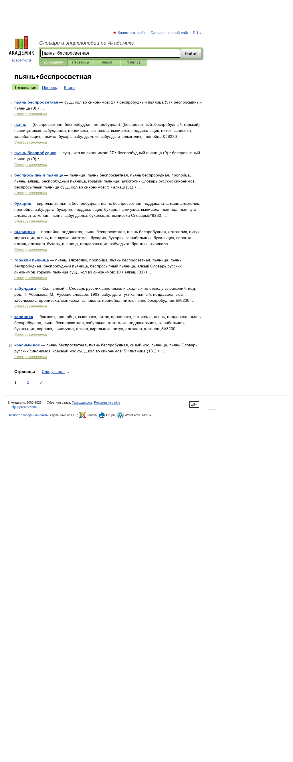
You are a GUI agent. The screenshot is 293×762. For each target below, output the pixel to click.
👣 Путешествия (24, 407)
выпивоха (24, 231)
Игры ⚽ (134, 62)
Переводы (80, 62)
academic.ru (21, 60)
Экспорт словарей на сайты (28, 415)
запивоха (23, 316)
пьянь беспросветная (36, 102)
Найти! (191, 53)
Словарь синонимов (30, 114)
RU (195, 33)
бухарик (22, 203)
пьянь (20, 124)
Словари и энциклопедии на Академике (86, 43)
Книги (107, 62)
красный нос (27, 345)
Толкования (53, 62)
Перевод (50, 87)
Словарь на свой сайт (170, 33)
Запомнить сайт (131, 33)
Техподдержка (82, 402)
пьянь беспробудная (35, 152)
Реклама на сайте (107, 402)
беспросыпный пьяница (38, 175)
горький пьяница (31, 260)
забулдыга (25, 288)
